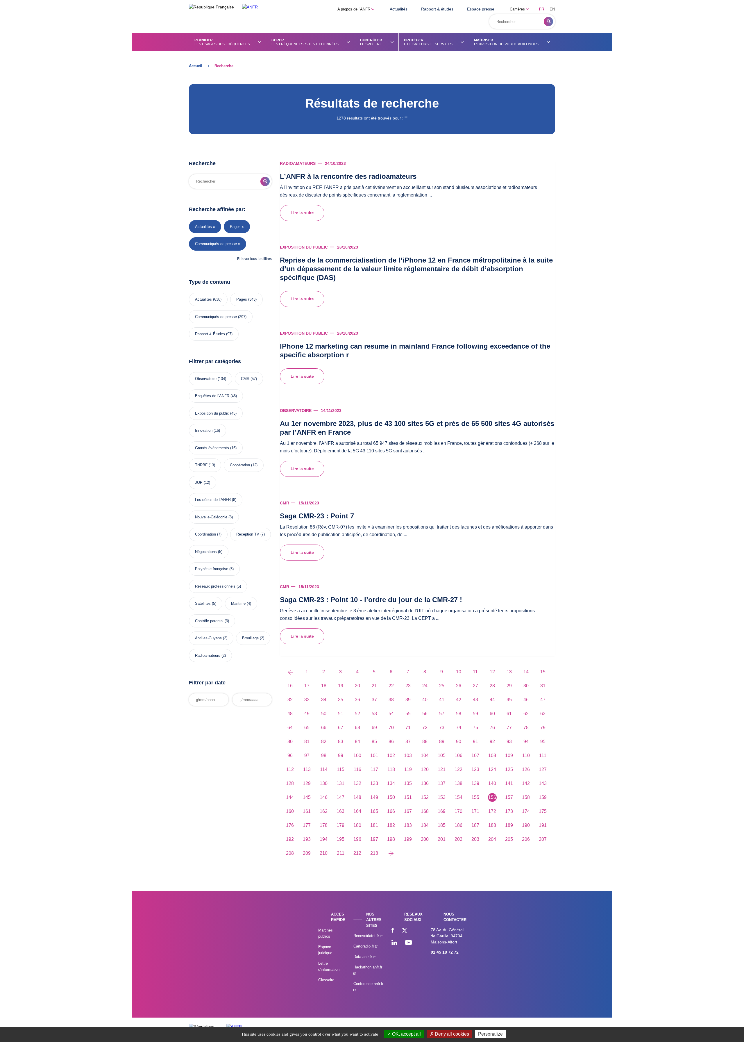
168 (425, 811)
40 (425, 699)
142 (526, 783)
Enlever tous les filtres (254, 259)
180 (357, 825)
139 (475, 783)
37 (374, 699)
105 (442, 755)
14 (526, 671)
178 (324, 825)
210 (324, 853)
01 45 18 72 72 (445, 952)
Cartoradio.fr (364, 946)
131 (340, 783)
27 (475, 685)
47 (543, 699)
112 (290, 769)
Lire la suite (302, 212)
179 (340, 825)
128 (290, 783)
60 (492, 713)
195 (340, 839)
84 (357, 741)
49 (307, 713)
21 (374, 685)
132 (357, 783)
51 (340, 713)
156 (492, 797)
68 (357, 727)
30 (526, 685)
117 (374, 769)
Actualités (398, 9)
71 (408, 727)
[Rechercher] (548, 21)
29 (509, 685)
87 (408, 741)
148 (357, 797)
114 (324, 769)
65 (307, 727)
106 (458, 755)
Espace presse (480, 9)
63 (543, 713)
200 (425, 839)
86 (391, 741)
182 (391, 825)
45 (509, 699)
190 (526, 825)
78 (526, 727)
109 (509, 755)
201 (442, 839)
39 (408, 699)
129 (307, 783)
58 (458, 713)
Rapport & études (437, 9)
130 (324, 783)
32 (290, 699)
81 (307, 741)
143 (543, 783)
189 (509, 825)
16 (290, 685)
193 (307, 839)
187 (475, 825)
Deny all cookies (451, 1034)
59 (475, 713)
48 (290, 713)
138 (458, 783)
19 (340, 685)
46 (526, 699)
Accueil (195, 66)
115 (340, 769)
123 (475, 769)
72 (425, 727)
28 (492, 685)
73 (441, 727)
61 (509, 713)
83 (340, 741)
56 (425, 713)
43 (475, 699)
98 (323, 755)
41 (441, 699)
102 (391, 755)
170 (458, 811)
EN (552, 9)
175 (543, 811)
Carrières (518, 9)
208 (290, 853)
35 (340, 699)
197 (374, 839)
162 (324, 811)
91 (475, 741)
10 (458, 671)
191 (543, 825)
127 (543, 769)
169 (442, 811)
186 (458, 825)
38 (391, 699)
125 (509, 769)
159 (543, 797)
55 (408, 713)
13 (509, 671)
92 (492, 741)
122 (458, 769)
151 (408, 797)
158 (526, 797)
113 (307, 769)
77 (509, 727)
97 (307, 755)
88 (425, 741)
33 (307, 699)
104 (425, 755)
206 (526, 839)
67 (340, 727)
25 (441, 685)
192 (290, 839)
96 (290, 755)
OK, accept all (406, 1034)
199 (408, 839)
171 (475, 811)
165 (374, 811)
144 (290, 797)
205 (509, 839)
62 (526, 713)
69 (374, 727)
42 (458, 699)
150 (391, 797)
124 (492, 769)
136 (425, 783)
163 (340, 811)
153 (442, 797)
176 (290, 825)
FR (541, 9)
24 (425, 685)
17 (307, 685)
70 (391, 727)
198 (391, 839)
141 (509, 783)
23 (408, 685)
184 (425, 825)
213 (374, 853)
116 (357, 769)
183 (408, 825)
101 (374, 755)
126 (526, 769)
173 (509, 811)
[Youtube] (408, 943)
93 (509, 741)
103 (408, 755)
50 (323, 713)
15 (543, 671)
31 (543, 685)
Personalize (490, 1034)
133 (374, 783)
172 (492, 811)
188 (492, 825)
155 (475, 797)
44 (492, 699)
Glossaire (326, 980)
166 (391, 811)
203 (475, 839)
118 (391, 769)
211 (340, 853)
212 (357, 853)
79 (543, 727)
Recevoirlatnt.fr (366, 936)
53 (374, 713)
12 (492, 671)
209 (307, 853)
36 (357, 699)
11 (475, 671)
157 (509, 797)
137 (442, 783)
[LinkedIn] (394, 943)
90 (458, 741)
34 (323, 699)
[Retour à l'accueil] (250, 7)
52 (357, 713)
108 (492, 755)
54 (391, 713)
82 (323, 741)
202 (458, 839)
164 (357, 811)
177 (307, 825)
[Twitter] (404, 931)
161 (307, 811)
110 (526, 755)
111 (542, 755)
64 (290, 727)
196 (357, 839)
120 (425, 769)
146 (324, 797)
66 (323, 727)
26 (458, 685)
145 (307, 797)
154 (458, 797)
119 (408, 769)
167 (408, 811)
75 (475, 727)
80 (290, 741)
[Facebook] (392, 931)
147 (340, 797)
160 (290, 811)
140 (492, 783)
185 (442, 825)
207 (543, 839)
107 (475, 755)
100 (357, 755)
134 (391, 783)
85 (374, 741)
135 (408, 783)
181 (374, 825)
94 (526, 741)
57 (441, 713)
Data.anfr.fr (363, 956)
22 (391, 685)
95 (543, 741)
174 (526, 811)
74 (458, 727)
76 (492, 727)
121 (442, 769)
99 (340, 755)
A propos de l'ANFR (354, 9)
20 (357, 685)
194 (324, 839)
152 (425, 797)
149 (374, 797)
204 (492, 839)
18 (323, 685)
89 (441, 741)
